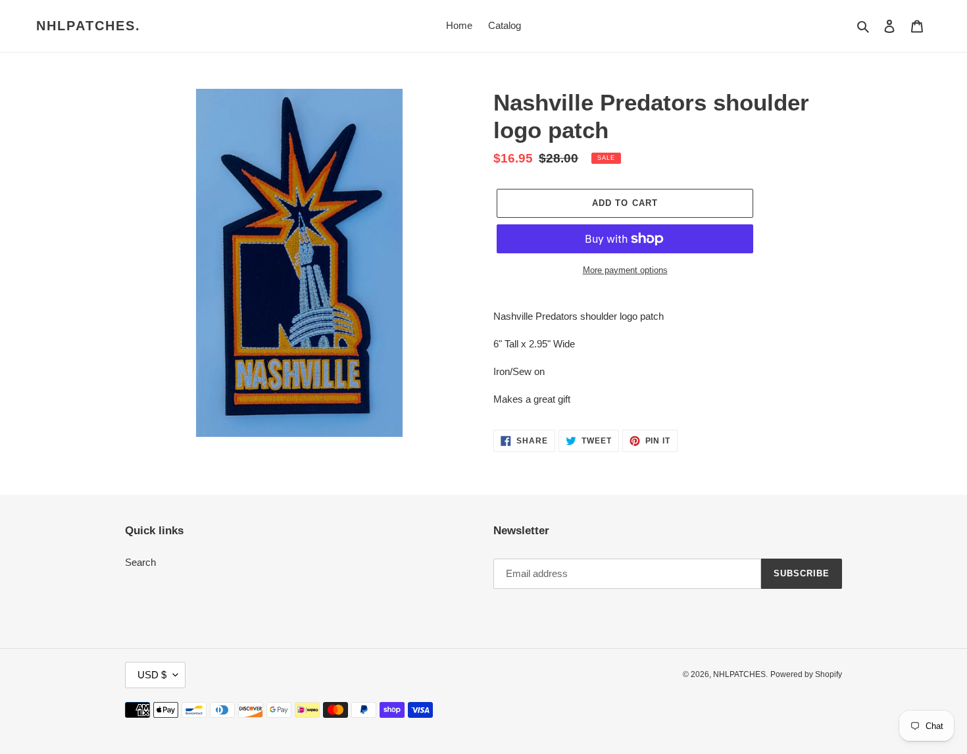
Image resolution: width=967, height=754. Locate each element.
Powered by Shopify (806, 674)
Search (140, 562)
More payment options (625, 270)
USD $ (151, 674)
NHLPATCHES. (88, 25)
